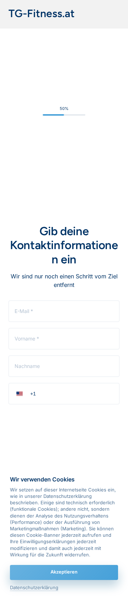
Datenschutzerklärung (34, 588)
